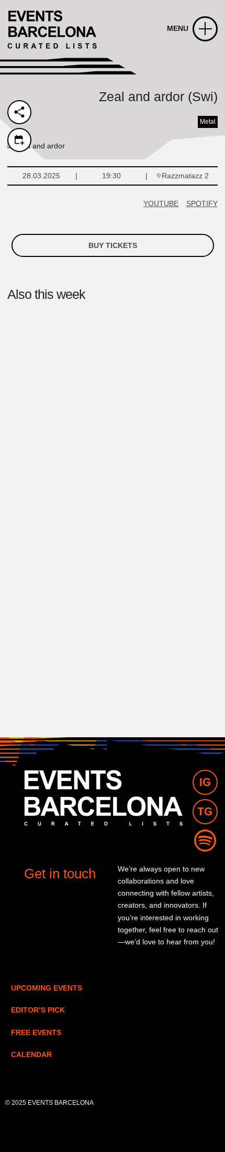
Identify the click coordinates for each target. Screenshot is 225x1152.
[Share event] (19, 112)
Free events (36, 1032)
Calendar (31, 1054)
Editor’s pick (38, 1010)
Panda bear (45, 661)
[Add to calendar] (19, 140)
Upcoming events (46, 988)
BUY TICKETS (112, 245)
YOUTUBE (160, 203)
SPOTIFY (202, 203)
